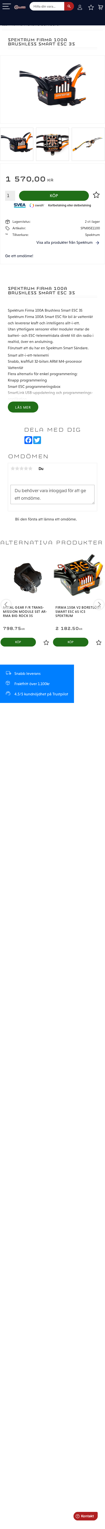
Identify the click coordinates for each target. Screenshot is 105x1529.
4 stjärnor (26, 468)
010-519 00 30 (20, 15)
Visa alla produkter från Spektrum (64, 242)
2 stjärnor (17, 468)
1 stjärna (12, 468)
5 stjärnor (30, 468)
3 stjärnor (21, 468)
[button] (6, 6)
